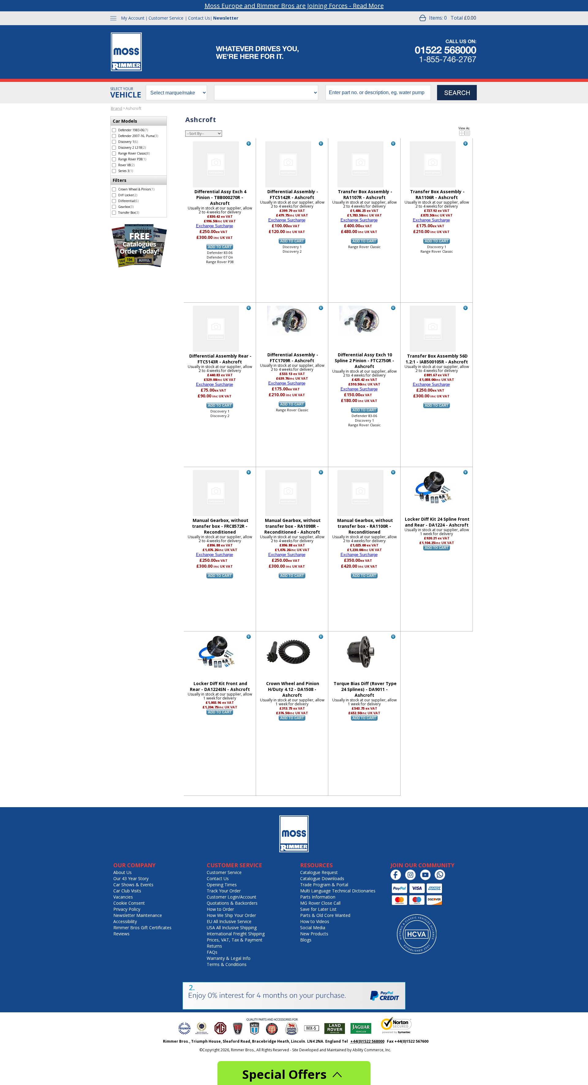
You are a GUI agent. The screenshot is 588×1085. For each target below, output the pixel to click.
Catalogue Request (319, 872)
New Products (314, 934)
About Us (122, 872)
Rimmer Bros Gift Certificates (142, 927)
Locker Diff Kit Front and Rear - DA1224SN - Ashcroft (220, 686)
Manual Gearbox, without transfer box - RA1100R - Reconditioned (365, 526)
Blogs (305, 940)
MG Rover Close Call (320, 903)
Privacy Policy (126, 909)
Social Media (312, 927)
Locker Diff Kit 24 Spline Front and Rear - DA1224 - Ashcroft (437, 522)
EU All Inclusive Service (229, 921)
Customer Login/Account (231, 897)
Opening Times (222, 885)
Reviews (121, 934)
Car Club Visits (127, 891)
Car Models (125, 121)
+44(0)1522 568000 (367, 1041)
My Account (133, 18)
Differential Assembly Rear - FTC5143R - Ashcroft (220, 359)
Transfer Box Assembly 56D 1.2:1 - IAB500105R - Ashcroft (436, 359)
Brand (116, 108)
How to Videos (314, 921)
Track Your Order (224, 891)
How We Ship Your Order (231, 915)
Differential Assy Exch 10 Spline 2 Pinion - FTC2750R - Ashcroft (364, 360)
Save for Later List (318, 909)
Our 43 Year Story (131, 878)
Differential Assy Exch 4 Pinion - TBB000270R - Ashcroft (220, 197)
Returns (214, 946)
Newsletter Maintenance (137, 915)
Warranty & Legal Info (229, 958)
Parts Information (317, 897)
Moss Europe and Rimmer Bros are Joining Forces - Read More (294, 6)
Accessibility (125, 921)
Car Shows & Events (133, 885)
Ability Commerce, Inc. (371, 1049)
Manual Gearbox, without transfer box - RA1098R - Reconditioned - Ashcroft (292, 526)
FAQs (212, 952)
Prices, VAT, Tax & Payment (234, 940)
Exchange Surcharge (214, 226)
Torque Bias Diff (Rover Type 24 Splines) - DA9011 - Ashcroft (365, 689)
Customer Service (166, 18)
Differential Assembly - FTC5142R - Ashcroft (292, 194)
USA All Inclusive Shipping (232, 927)
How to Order (220, 909)
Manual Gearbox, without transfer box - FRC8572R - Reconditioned (220, 526)
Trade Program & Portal (324, 885)
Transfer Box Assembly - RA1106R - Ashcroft (437, 194)
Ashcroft (133, 108)
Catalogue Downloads (322, 878)
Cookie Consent (129, 903)
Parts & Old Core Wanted (325, 915)
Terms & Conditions (227, 964)
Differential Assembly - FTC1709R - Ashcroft (292, 357)
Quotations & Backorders (232, 903)
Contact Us (199, 18)
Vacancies (123, 897)
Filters (119, 180)
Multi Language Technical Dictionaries (337, 891)
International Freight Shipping (236, 934)
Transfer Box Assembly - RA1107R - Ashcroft (365, 194)
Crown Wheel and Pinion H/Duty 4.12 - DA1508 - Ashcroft (292, 689)
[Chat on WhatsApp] (441, 878)
